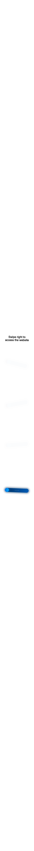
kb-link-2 (10, 1)
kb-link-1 (4, 1)
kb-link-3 (15, 1)
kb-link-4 (21, 1)
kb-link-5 (27, 1)
